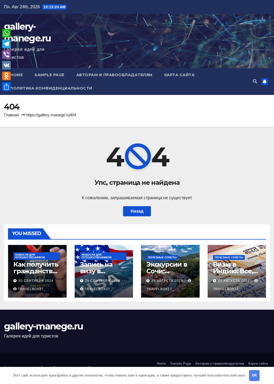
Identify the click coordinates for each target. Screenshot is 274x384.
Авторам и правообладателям (114, 74)
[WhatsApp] (6, 33)
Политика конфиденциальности (51, 88)
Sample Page (49, 74)
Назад (137, 211)
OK (254, 375)
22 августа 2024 (234, 281)
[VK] (6, 65)
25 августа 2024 (167, 281)
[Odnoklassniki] (6, 76)
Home (16, 74)
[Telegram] (6, 44)
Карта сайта (179, 74)
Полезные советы (162, 257)
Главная (11, 115)
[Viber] (6, 54)
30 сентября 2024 (36, 281)
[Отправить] (6, 86)
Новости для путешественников (30, 256)
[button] (255, 81)
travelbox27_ (32, 289)
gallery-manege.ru (43, 326)
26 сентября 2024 (102, 281)
